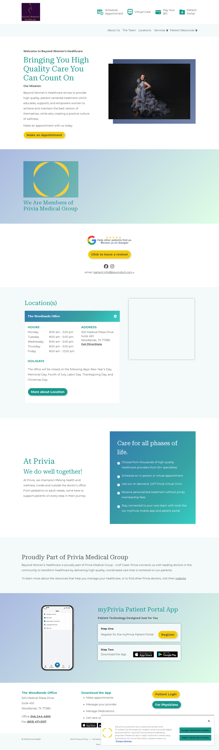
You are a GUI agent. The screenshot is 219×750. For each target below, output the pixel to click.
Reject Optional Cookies (195, 737)
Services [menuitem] (159, 30)
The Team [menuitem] (129, 30)
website (180, 578)
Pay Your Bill (169, 12)
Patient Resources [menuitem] (182, 30)
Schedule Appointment (114, 12)
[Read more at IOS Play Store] (143, 654)
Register (167, 634)
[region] (157, 730)
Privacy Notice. (124, 741)
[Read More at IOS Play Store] (89, 725)
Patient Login (166, 694)
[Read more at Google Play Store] (167, 654)
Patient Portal (192, 12)
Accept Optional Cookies (195, 730)
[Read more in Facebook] (107, 267)
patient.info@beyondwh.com (113, 272)
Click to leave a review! (109, 254)
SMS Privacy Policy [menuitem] (79, 739)
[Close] (209, 721)
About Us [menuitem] (114, 30)
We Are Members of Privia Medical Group (50, 206)
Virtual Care (143, 12)
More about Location (47, 392)
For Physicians (166, 705)
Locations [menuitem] (144, 30)
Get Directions (91, 344)
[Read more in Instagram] (112, 267)
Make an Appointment (44, 135)
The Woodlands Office (44, 316)
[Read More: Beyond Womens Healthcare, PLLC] (50, 12)
